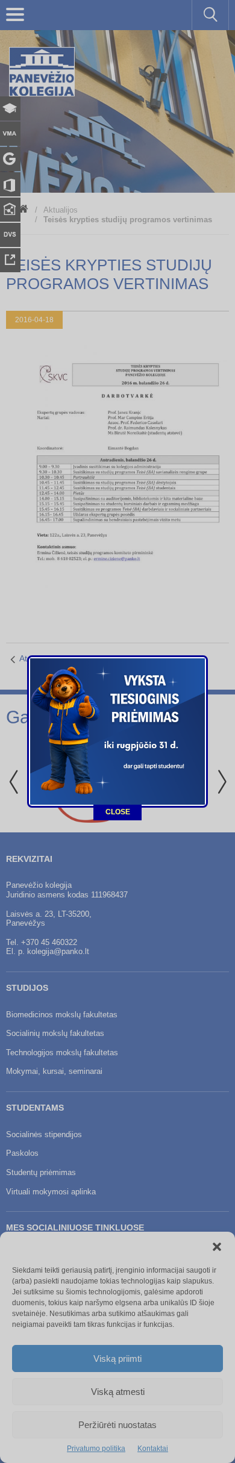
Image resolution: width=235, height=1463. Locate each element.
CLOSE (117, 812)
